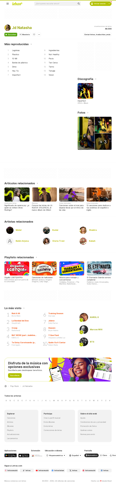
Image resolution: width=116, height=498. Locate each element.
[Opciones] (39, 34)
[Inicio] (5, 386)
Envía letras (48, 426)
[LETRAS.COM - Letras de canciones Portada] (17, 3)
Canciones (11, 418)
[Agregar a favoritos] (34, 34)
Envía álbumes (49, 422)
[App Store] (23, 455)
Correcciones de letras (53, 430)
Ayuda (82, 418)
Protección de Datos (88, 426)
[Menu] (7, 3)
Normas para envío (87, 434)
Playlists (10, 430)
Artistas (10, 422)
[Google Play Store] (10, 455)
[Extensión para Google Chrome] (37, 455)
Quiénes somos (86, 430)
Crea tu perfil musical (52, 418)
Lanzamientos (12, 438)
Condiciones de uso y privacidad (93, 422)
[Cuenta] (109, 3)
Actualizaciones (13, 434)
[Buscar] (78, 3)
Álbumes (10, 426)
